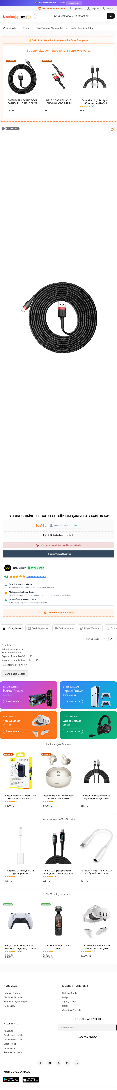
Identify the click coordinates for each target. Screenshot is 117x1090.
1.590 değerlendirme (36, 576)
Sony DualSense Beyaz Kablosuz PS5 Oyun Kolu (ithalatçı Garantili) (20, 947)
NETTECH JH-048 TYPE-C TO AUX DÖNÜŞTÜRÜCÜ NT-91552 (96, 872)
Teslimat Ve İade (66, 628)
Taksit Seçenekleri (40, 628)
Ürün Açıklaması (14, 628)
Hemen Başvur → (74, 3)
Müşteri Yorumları (92, 628)
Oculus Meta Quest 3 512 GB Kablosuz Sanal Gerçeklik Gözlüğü (96, 948)
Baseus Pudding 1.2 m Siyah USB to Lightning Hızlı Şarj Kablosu (95, 103)
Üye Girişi (78, 8)
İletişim (110, 8)
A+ (111, 638)
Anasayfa (11, 28)
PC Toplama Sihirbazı (53, 8)
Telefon (26, 28)
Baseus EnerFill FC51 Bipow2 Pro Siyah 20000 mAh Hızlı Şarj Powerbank (20, 798)
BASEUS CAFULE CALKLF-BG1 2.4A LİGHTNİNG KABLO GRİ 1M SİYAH (22, 103)
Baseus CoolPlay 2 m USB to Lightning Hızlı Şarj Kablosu (96, 797)
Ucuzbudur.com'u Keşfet (61, 612)
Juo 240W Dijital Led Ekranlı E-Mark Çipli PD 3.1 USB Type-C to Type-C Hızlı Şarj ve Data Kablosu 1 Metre (58, 875)
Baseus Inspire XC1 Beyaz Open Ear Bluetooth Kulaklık (58, 797)
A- (104, 638)
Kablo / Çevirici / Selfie (81, 28)
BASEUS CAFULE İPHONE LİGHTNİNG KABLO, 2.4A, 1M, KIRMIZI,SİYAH (58, 103)
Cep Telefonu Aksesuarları (50, 28)
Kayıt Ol (95, 8)
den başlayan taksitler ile (60, 535)
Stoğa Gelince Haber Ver (60, 554)
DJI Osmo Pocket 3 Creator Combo (58, 947)
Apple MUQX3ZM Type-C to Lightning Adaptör (20, 872)
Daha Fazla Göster (15, 673)
